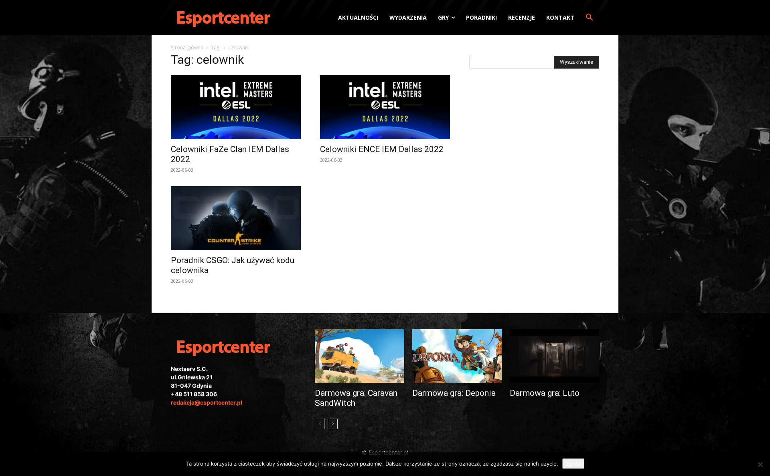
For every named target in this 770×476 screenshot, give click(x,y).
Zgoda (573, 463)
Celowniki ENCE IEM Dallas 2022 (382, 149)
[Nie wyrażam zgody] (760, 464)
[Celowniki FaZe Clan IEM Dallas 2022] (236, 107)
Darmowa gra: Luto (545, 393)
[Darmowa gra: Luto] (554, 356)
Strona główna (187, 47)
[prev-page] (320, 424)
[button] (589, 17)
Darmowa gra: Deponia (454, 393)
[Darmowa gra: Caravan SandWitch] (359, 356)
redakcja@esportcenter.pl (206, 402)
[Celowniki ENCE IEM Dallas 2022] (385, 107)
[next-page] (333, 424)
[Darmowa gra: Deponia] (457, 356)
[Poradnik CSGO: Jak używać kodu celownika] (236, 218)
